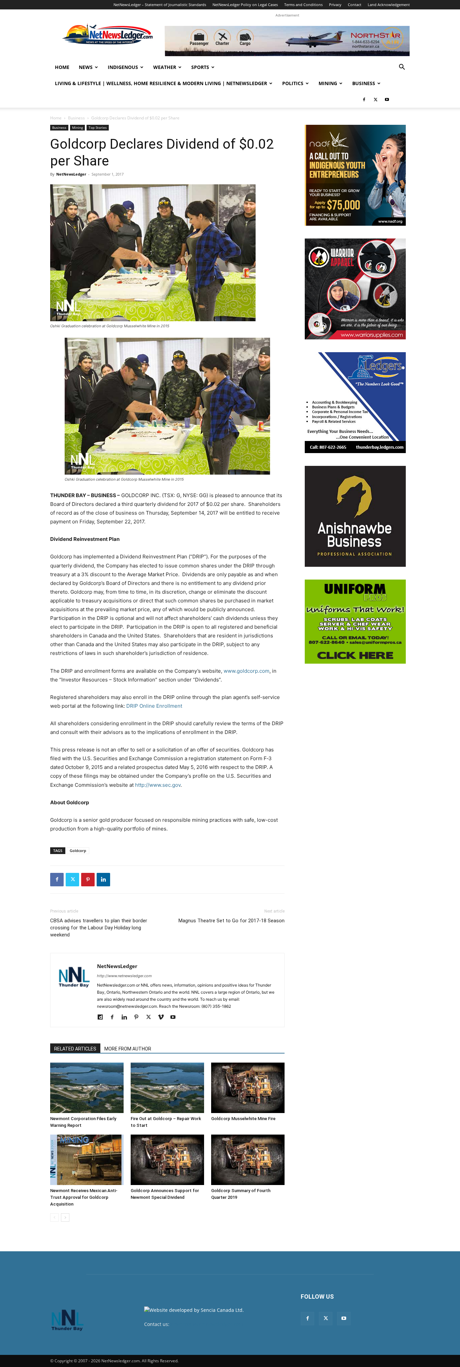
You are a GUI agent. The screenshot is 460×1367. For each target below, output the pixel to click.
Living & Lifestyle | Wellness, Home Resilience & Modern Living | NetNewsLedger (161, 83)
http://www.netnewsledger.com (124, 975)
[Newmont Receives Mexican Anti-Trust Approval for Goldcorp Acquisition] (87, 1160)
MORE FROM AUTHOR (127, 1048)
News (86, 67)
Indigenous (123, 67)
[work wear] (355, 288)
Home (62, 67)
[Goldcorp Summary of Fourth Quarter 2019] (248, 1160)
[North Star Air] (287, 41)
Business (363, 83)
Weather (164, 67)
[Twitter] (375, 99)
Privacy (335, 4)
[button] (402, 68)
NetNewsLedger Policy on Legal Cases (245, 4)
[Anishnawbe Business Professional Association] (355, 516)
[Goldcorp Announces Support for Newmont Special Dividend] (167, 1160)
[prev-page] (54, 1217)
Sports (200, 67)
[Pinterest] (88, 879)
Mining (328, 83)
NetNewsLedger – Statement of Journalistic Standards (159, 4)
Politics (292, 83)
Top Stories (98, 127)
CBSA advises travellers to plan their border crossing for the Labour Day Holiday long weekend (98, 928)
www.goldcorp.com (246, 671)
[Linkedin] (103, 879)
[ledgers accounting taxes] (355, 402)
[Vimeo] (163, 1017)
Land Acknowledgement (389, 4)
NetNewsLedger (71, 174)
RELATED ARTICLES (75, 1048)
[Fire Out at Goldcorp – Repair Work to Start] (167, 1088)
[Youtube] (387, 99)
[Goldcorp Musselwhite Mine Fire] (248, 1088)
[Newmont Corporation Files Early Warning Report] (87, 1088)
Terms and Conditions (303, 4)
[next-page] (65, 1217)
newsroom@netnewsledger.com (207, 1324)
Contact (354, 4)
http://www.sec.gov (157, 785)
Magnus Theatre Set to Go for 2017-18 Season (231, 921)
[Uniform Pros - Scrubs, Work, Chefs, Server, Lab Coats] (355, 622)
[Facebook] (364, 99)
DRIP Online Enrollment (154, 706)
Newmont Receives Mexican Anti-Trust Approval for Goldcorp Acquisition (84, 1197)
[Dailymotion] (102, 1017)
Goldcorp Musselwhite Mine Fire (243, 1118)
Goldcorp (78, 850)
